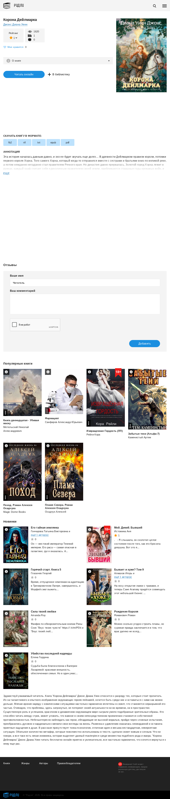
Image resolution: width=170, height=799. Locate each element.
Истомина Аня (122, 531)
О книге (16, 60)
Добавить (144, 343)
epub (53, 142)
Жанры (25, 763)
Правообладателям (69, 763)
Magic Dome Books (14, 511)
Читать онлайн (23, 74)
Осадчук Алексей (55, 511)
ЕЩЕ (6, 173)
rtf (24, 142)
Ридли (19, 5)
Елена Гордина (40, 657)
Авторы (43, 763)
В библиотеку (61, 74)
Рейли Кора (93, 434)
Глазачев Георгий (41, 573)
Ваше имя (16, 275)
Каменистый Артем (139, 437)
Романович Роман (124, 615)
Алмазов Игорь (123, 573)
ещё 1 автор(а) (39, 534)
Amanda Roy (38, 615)
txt (38, 142)
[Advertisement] (85, 189)
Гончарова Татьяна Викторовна (49, 531)
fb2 (10, 142)
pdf (67, 142)
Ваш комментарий (22, 290)
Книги (6, 763)
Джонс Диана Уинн (15, 24)
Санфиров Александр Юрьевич (64, 422)
